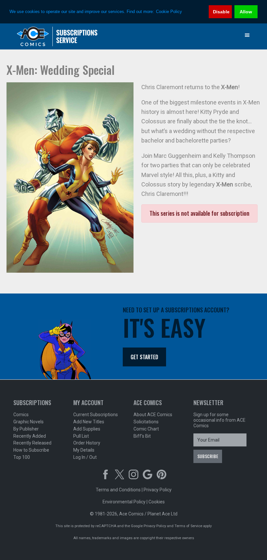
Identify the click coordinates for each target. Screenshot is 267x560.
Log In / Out (85, 457)
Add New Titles (88, 421)
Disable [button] (221, 11)
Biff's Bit (142, 436)
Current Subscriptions (95, 414)
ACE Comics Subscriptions (57, 36)
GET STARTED (144, 357)
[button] (247, 35)
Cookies (156, 501)
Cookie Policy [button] (169, 11)
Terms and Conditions (118, 489)
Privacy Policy (158, 489)
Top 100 (21, 457)
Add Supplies (86, 428)
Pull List (81, 436)
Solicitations (146, 421)
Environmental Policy (124, 501)
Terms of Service (188, 526)
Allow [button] (246, 11)
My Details (83, 450)
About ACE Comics (153, 414)
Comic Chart (146, 428)
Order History (86, 442)
